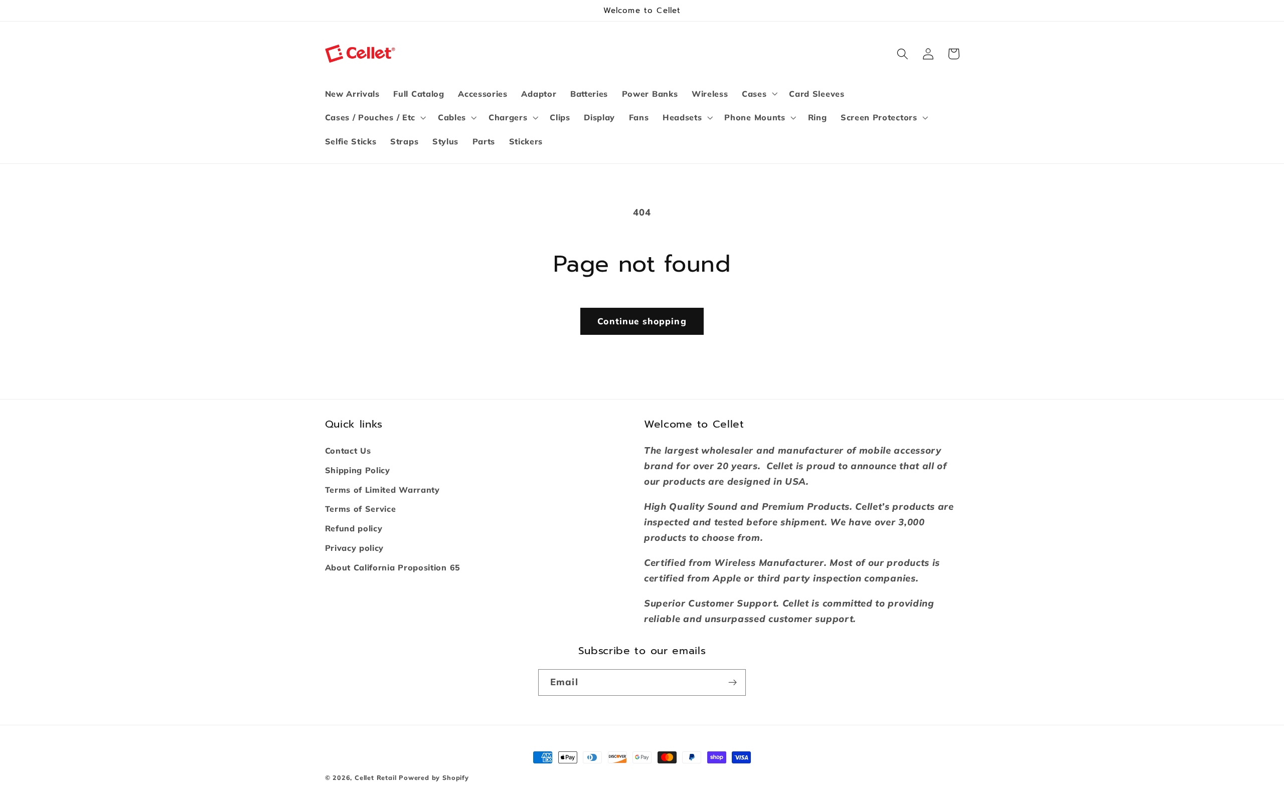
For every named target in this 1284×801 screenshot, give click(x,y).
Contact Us (348, 451)
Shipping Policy (357, 470)
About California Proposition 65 (392, 567)
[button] (758, 94)
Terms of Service (360, 509)
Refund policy (354, 528)
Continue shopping (642, 321)
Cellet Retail (375, 777)
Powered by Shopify (434, 777)
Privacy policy (354, 548)
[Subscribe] (732, 682)
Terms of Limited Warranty (382, 490)
